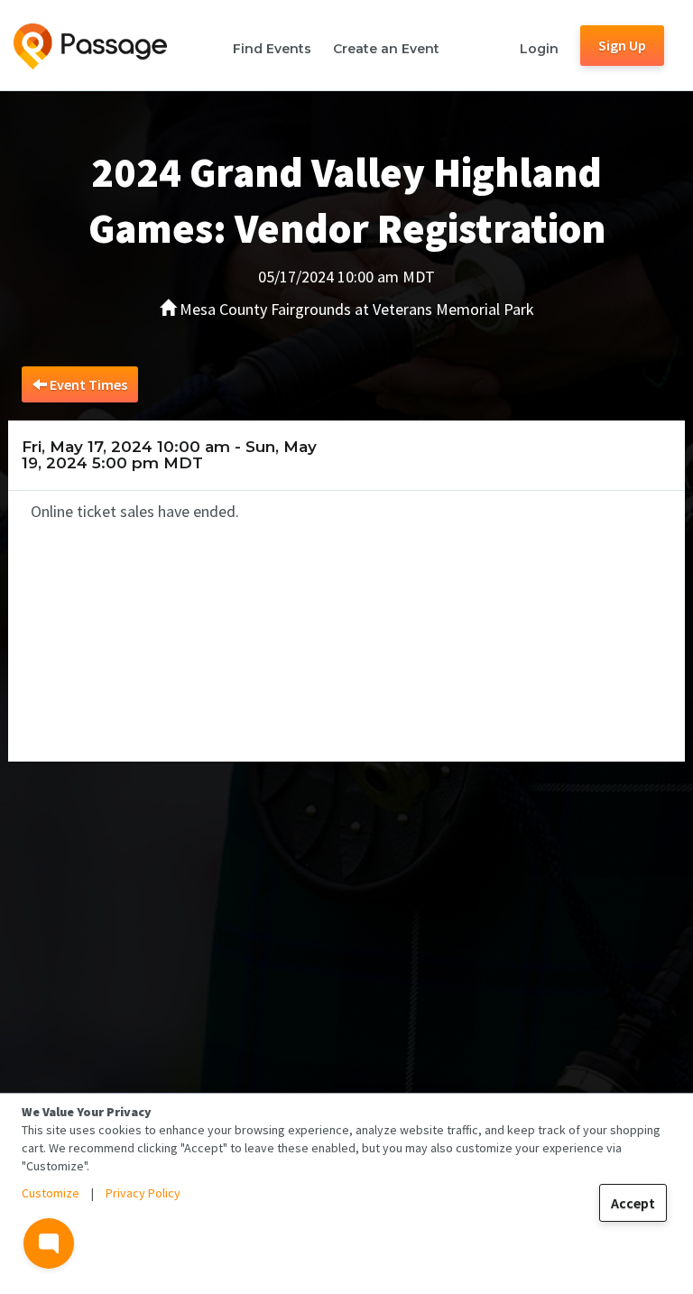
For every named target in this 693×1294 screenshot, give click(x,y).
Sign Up (622, 45)
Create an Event (386, 49)
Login (539, 49)
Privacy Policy (143, 1193)
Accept (633, 1203)
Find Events (272, 49)
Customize (50, 1193)
